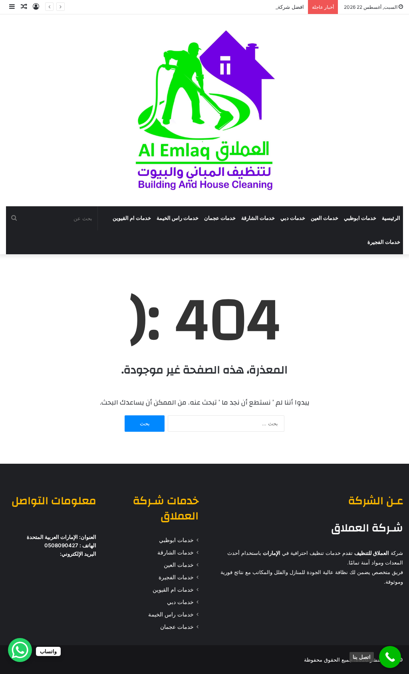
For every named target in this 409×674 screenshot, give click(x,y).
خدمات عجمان (220, 218)
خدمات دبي (292, 218)
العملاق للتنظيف (371, 553)
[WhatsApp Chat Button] (20, 650)
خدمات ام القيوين (132, 218)
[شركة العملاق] (204, 110)
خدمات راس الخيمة (178, 218)
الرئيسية (391, 218)
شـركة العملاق (367, 528)
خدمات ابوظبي (360, 218)
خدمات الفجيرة (383, 242)
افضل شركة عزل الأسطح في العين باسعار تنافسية (249, 7)
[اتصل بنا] (390, 657)
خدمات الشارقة (258, 218)
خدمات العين (324, 218)
